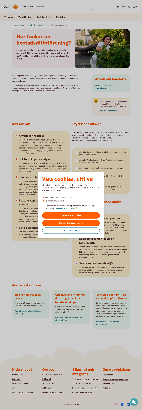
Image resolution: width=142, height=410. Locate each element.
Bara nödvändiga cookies (71, 223)
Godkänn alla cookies (71, 215)
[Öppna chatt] (134, 402)
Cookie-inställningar (71, 230)
